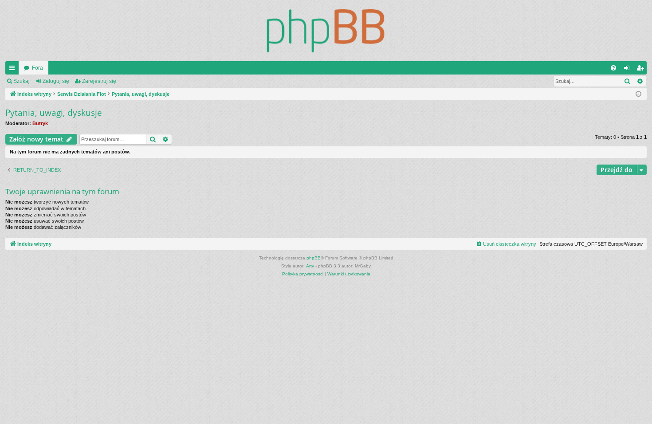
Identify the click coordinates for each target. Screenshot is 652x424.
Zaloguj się (56, 81)
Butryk (40, 123)
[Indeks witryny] (326, 30)
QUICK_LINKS (14, 70)
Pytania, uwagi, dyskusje (53, 112)
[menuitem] (613, 68)
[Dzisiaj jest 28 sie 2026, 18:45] (638, 94)
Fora (37, 68)
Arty (310, 265)
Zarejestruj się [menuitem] (642, 70)
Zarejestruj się (99, 81)
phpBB (313, 257)
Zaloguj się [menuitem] (628, 70)
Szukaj (21, 81)
